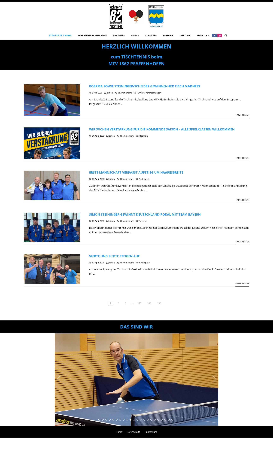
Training (119, 35)
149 (149, 303)
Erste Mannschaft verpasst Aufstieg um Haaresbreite (136, 172)
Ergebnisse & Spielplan (92, 35)
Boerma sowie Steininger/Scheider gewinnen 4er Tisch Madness (144, 86)
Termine (168, 35)
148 (139, 303)
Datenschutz (133, 431)
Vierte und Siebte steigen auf (114, 256)
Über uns (203, 35)
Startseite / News (60, 35)
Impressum (151, 431)
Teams (135, 35)
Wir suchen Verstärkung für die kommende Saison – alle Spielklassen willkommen (162, 129)
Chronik (185, 35)
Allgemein (143, 135)
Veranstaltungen (153, 92)
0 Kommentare (125, 92)
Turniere (151, 35)
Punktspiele (144, 179)
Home (119, 431)
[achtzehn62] (136, 29)
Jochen (109, 92)
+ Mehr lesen (242, 114)
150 (159, 303)
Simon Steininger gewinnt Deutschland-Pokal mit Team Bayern (145, 214)
